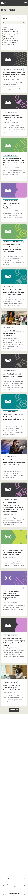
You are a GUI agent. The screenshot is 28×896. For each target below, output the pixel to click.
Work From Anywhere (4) (10, 44)
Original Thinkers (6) (9, 38)
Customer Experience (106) (11, 31)
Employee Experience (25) (11, 33)
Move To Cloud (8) (8, 36)
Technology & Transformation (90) (12, 40)
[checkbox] (3, 29)
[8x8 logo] (4, 3)
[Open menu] (25, 3)
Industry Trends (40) (9, 35)
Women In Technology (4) (10, 42)
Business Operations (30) (10, 29)
